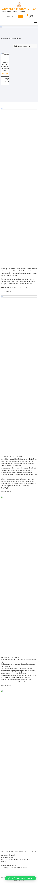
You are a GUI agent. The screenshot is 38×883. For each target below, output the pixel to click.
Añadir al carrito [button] (7, 79)
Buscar (20, 16)
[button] (20, 878)
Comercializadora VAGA (19, 9)
